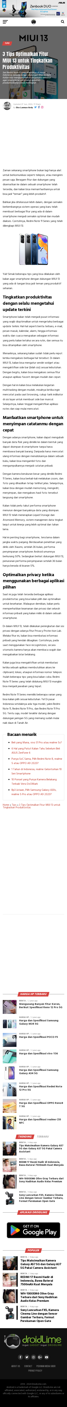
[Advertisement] (33, 138)
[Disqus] (33, 863)
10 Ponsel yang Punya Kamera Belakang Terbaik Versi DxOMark (34, 781)
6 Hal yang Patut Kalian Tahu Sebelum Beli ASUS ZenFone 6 (36, 750)
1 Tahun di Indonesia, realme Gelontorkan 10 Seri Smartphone (37, 771)
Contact (28, 1366)
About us (15, 1366)
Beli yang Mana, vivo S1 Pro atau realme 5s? (37, 742)
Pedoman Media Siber (45, 1366)
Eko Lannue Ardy (24, 107)
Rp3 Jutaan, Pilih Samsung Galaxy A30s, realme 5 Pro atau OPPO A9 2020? (34, 792)
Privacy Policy (35, 1370)
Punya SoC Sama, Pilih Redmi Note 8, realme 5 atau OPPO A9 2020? (37, 761)
